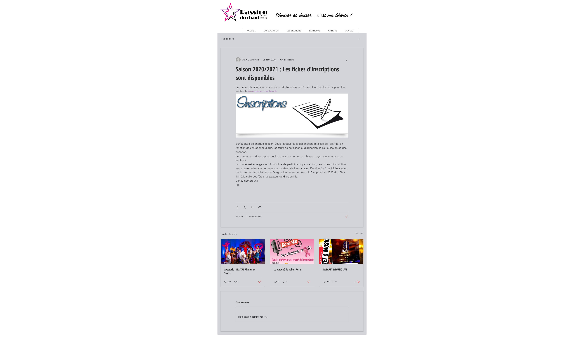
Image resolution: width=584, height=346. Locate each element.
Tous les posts (227, 38)
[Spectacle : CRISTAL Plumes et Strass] (243, 251)
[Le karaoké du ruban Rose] (292, 251)
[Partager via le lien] (259, 207)
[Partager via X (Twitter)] (244, 207)
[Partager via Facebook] (237, 207)
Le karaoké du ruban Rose (287, 269)
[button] (359, 39)
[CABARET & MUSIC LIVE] (341, 251)
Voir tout (359, 233)
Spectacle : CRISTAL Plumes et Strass (239, 271)
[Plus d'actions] (346, 60)
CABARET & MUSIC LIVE (335, 269)
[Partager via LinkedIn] (252, 207)
